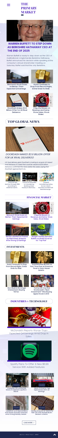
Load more (28, 422)
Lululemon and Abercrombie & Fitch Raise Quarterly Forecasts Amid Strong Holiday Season (16, 412)
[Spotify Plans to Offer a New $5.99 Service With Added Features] (29, 350)
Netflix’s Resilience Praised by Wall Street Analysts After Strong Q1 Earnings (17, 238)
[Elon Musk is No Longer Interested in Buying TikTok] (16, 280)
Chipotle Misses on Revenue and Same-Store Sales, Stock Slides (41, 111)
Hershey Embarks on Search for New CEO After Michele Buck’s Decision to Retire (42, 412)
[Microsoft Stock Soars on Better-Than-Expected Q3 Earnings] (17, 76)
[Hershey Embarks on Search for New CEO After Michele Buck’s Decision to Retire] (41, 402)
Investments (41, 81)
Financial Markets (16, 81)
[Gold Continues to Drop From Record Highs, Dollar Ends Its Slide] (41, 76)
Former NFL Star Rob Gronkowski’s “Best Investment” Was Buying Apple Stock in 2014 (41, 291)
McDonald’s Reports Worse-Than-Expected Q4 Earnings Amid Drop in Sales (29, 333)
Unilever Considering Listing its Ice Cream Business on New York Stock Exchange (45, 186)
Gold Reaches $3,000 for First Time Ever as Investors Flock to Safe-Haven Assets (41, 267)
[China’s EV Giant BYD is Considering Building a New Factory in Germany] (29, 176)
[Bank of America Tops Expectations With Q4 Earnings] (41, 380)
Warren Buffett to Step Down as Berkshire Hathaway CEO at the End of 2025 (29, 47)
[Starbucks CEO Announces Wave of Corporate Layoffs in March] (16, 380)
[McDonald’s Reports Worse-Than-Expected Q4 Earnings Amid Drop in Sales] (29, 316)
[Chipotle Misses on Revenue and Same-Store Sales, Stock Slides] (41, 99)
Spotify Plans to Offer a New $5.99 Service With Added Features (29, 365)
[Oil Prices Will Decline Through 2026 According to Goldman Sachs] (12, 176)
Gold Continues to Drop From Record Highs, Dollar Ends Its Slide (41, 86)
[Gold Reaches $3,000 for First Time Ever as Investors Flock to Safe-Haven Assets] (41, 257)
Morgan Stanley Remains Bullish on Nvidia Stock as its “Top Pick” (41, 238)
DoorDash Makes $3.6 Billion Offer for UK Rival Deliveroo (16, 110)
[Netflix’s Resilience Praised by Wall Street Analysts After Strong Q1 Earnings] (16, 229)
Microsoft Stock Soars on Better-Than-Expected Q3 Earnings (17, 86)
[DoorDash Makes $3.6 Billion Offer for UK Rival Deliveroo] (17, 99)
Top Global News (16, 104)
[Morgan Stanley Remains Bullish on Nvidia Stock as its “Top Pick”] (41, 229)
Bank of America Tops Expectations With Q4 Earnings (42, 389)
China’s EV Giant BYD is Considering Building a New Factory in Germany (29, 185)
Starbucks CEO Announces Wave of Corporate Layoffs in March (16, 389)
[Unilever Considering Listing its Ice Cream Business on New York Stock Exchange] (45, 176)
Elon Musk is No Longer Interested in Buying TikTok (17, 290)
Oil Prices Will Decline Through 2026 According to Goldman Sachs (12, 185)
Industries (16, 385)
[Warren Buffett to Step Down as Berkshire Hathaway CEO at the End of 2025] (29, 30)
